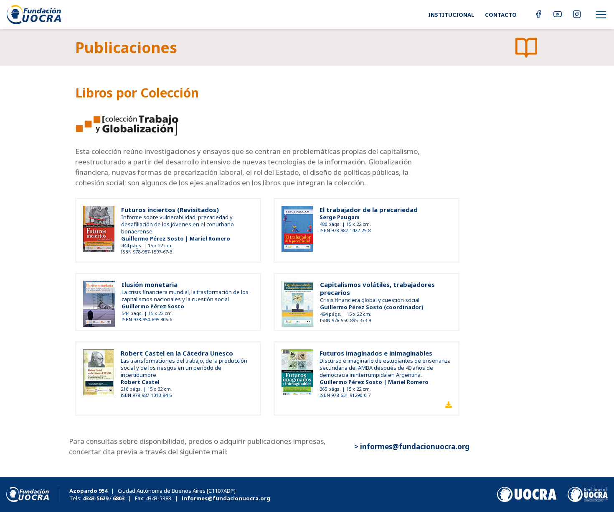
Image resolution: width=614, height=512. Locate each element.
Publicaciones (126, 47)
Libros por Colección (137, 92)
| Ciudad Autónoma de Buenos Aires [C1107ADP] (152, 490)
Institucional (451, 14)
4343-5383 (158, 498)
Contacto (501, 14)
